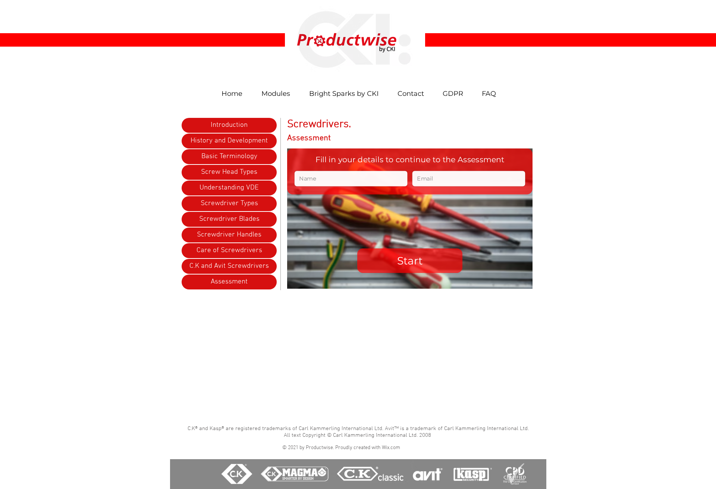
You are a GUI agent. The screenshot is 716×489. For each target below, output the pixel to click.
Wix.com (391, 448)
